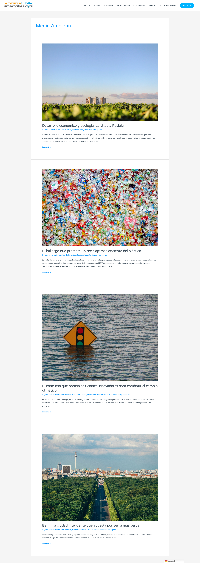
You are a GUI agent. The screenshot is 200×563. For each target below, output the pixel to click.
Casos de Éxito (65, 130)
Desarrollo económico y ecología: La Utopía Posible (83, 126)
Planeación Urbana (79, 395)
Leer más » (46, 147)
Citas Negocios (139, 5)
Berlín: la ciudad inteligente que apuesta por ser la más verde (90, 525)
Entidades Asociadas (168, 5)
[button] (187, 5)
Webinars (152, 5)
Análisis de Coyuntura (67, 255)
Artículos (97, 5)
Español (171, 561)
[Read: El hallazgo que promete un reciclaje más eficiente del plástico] (100, 207)
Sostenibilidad (77, 130)
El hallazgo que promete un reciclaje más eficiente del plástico (91, 251)
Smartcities (91, 395)
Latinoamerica (65, 395)
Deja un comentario (50, 130)
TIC (129, 395)
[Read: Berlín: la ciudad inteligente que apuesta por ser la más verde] (100, 477)
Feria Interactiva (123, 5)
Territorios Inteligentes (93, 130)
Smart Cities (109, 5)
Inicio (86, 5)
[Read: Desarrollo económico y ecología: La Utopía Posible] (100, 82)
